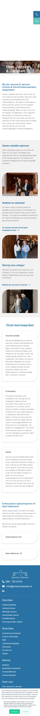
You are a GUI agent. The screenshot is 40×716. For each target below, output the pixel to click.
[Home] (3, 63)
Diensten (7, 600)
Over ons (7, 681)
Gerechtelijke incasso (10, 615)
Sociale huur (7, 650)
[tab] (36, 14)
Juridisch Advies (8, 608)
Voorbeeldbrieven (9, 672)
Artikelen (5, 665)
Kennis (6, 660)
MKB (4, 640)
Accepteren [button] (14, 711)
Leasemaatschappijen (10, 643)
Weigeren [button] (26, 711)
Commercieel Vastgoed (11, 633)
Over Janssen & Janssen (12, 686)
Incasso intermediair (10, 637)
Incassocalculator (9, 675)
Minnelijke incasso (9, 612)
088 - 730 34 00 (14, 581)
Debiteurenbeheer (9, 605)
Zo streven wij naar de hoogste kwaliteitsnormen (15, 229)
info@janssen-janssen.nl (19, 586)
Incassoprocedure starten (12, 622)
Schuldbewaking (8, 618)
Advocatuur (6, 647)
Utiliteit (5, 654)
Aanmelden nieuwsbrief (11, 668)
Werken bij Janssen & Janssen (14, 285)
